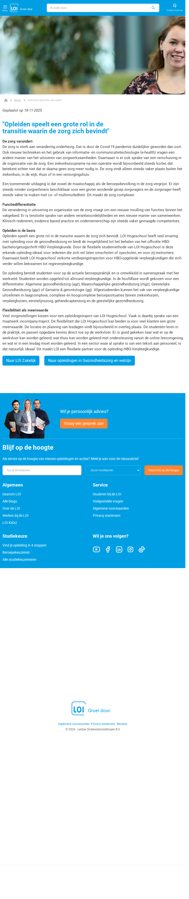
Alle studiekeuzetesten (19, 559)
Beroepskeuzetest (16, 552)
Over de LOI (11, 508)
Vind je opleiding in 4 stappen (24, 545)
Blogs (17, 100)
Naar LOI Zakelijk (21, 360)
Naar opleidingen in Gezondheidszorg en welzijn (89, 360)
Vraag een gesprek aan (84, 423)
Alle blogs (9, 501)
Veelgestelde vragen (108, 501)
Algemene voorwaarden (111, 508)
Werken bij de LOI (15, 515)
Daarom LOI (11, 494)
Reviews (122, 724)
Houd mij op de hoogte (163, 470)
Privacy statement (107, 515)
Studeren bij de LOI (107, 494)
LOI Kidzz (9, 523)
